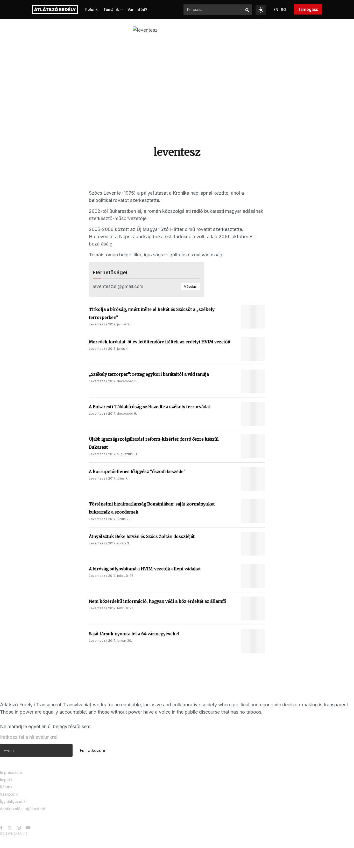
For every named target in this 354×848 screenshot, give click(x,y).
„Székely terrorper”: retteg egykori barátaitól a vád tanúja (149, 374)
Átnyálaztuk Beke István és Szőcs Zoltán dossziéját (142, 536)
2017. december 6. (122, 413)
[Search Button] (247, 9)
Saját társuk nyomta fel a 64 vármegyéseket (134, 633)
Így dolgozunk (13, 801)
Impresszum (11, 772)
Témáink (111, 9)
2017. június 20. (119, 519)
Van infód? (137, 9)
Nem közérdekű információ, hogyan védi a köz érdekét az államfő (157, 601)
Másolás (190, 287)
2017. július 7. (118, 478)
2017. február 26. (121, 576)
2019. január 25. (120, 324)
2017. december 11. (122, 381)
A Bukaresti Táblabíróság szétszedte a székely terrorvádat (149, 406)
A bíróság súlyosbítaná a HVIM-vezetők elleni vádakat (145, 568)
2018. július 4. (118, 349)
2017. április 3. (119, 543)
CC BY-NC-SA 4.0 (13, 834)
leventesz (97, 324)
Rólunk (91, 9)
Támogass (308, 9)
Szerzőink (9, 794)
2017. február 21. (120, 608)
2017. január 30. (120, 640)
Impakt (6, 779)
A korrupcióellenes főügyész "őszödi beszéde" (137, 471)
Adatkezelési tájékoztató (22, 808)
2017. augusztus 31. (123, 454)
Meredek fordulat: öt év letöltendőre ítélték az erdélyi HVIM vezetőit (160, 341)
